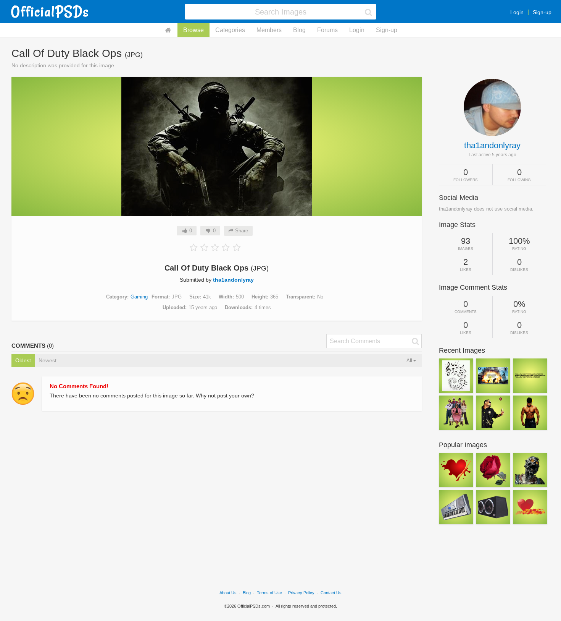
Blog (299, 30)
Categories (230, 30)
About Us (228, 592)
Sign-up (542, 12)
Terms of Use (269, 592)
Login (517, 12)
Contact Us (331, 592)
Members (269, 30)
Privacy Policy (301, 592)
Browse (193, 30)
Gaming (139, 297)
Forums (327, 30)
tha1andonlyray (233, 280)
